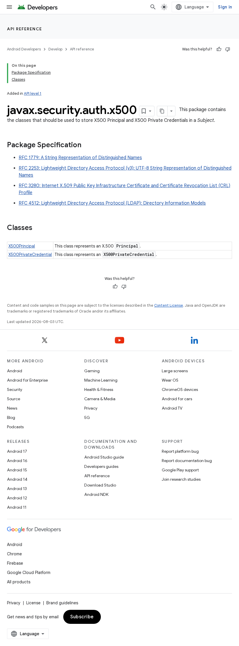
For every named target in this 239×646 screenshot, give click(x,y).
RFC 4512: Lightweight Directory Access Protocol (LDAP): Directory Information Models (112, 203)
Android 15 (17, 470)
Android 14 (17, 479)
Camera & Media (99, 398)
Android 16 (17, 460)
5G (87, 417)
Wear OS (170, 380)
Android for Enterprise (27, 380)
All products (18, 581)
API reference (24, 28)
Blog (11, 417)
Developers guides (101, 466)
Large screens (175, 370)
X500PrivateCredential (30, 254)
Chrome (14, 554)
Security (14, 389)
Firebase (15, 563)
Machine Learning (100, 380)
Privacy (90, 408)
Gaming (92, 370)
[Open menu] (9, 7)
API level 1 (32, 93)
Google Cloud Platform (28, 572)
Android (14, 370)
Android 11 (17, 507)
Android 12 (17, 498)
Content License (168, 305)
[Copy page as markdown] (162, 111)
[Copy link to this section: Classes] (38, 228)
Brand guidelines (62, 603)
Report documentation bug (187, 460)
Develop (55, 49)
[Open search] (153, 6)
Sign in (225, 7)
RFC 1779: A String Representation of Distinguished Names (80, 158)
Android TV (172, 408)
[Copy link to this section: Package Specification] (87, 145)
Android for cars (177, 398)
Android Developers (24, 49)
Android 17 (17, 451)
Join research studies (181, 479)
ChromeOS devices (180, 389)
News (12, 408)
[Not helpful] (227, 49)
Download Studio (100, 485)
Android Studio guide (104, 457)
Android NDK (96, 494)
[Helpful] (219, 49)
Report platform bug (180, 451)
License (33, 603)
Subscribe (82, 617)
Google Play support (180, 470)
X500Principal (21, 246)
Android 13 (17, 488)
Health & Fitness (98, 389)
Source (13, 398)
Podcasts (15, 426)
